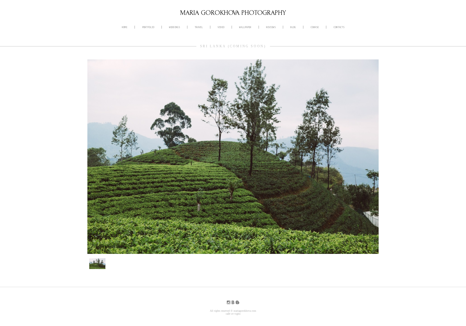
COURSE (315, 27)
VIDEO (221, 27)
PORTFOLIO (148, 27)
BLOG (293, 27)
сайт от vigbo (233, 313)
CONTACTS (339, 27)
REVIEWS (271, 27)
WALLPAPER (245, 27)
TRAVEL (199, 27)
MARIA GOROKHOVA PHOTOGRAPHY (233, 12)
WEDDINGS (174, 27)
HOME (124, 27)
